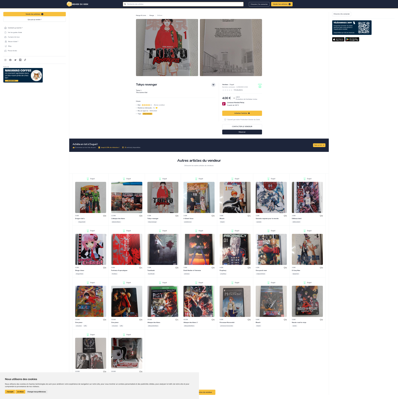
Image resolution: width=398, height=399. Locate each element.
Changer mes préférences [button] (36, 392)
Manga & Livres (141, 15)
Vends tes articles (280, 4)
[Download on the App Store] (338, 39)
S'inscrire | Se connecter (259, 4)
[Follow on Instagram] (5, 60)
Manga (151, 15)
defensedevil (296, 222)
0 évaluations (238, 90)
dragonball (81, 222)
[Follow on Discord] (20, 60)
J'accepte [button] (10, 392)
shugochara (79, 274)
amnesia (186, 274)
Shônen (159, 15)
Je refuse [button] (20, 392)
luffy (85, 326)
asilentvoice (187, 222)
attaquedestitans (153, 326)
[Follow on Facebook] (10, 60)
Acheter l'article (240, 113)
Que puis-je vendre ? (34, 20)
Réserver (242, 132)
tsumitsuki (151, 274)
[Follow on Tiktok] (25, 60)
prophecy (223, 274)
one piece (78, 326)
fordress (114, 274)
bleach (222, 222)
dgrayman (296, 274)
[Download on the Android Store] (352, 39)
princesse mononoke (226, 326)
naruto (295, 326)
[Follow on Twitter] (15, 60)
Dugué (231, 85)
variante (259, 222)
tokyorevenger (147, 114)
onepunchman (261, 274)
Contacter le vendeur (242, 126)
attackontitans (116, 222)
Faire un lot (318, 145)
